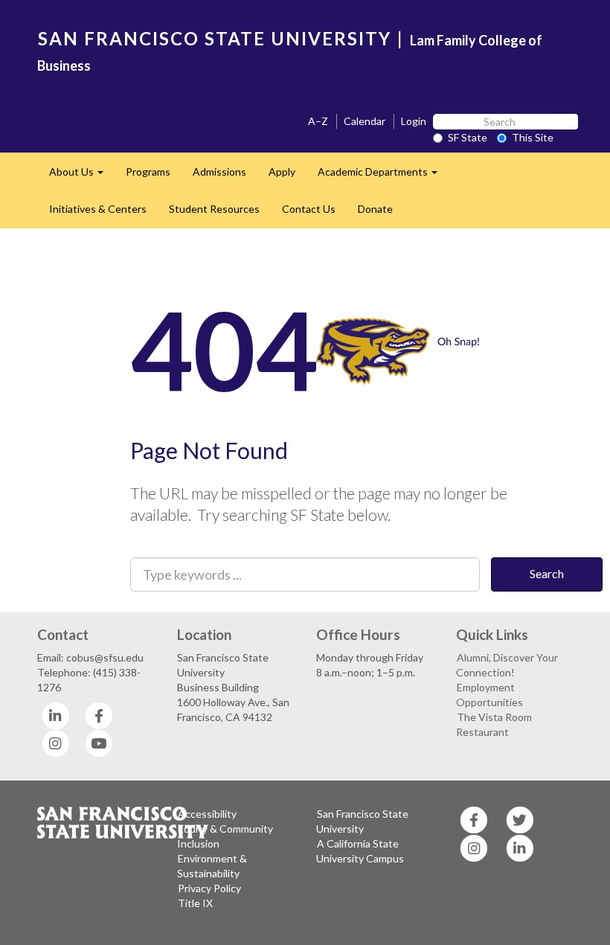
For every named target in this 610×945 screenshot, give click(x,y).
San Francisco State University (362, 821)
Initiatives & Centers (98, 208)
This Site (532, 137)
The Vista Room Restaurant (494, 724)
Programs (148, 171)
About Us (82, 176)
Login (413, 121)
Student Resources (214, 208)
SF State (467, 137)
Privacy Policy (209, 888)
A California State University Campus (360, 851)
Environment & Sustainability (212, 866)
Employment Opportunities (489, 694)
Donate (375, 208)
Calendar (364, 121)
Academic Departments (383, 176)
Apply (282, 171)
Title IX (195, 903)
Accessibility (207, 813)
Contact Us (309, 208)
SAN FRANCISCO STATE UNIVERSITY (214, 38)
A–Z (318, 121)
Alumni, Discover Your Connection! (507, 665)
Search (547, 573)
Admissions (219, 171)
